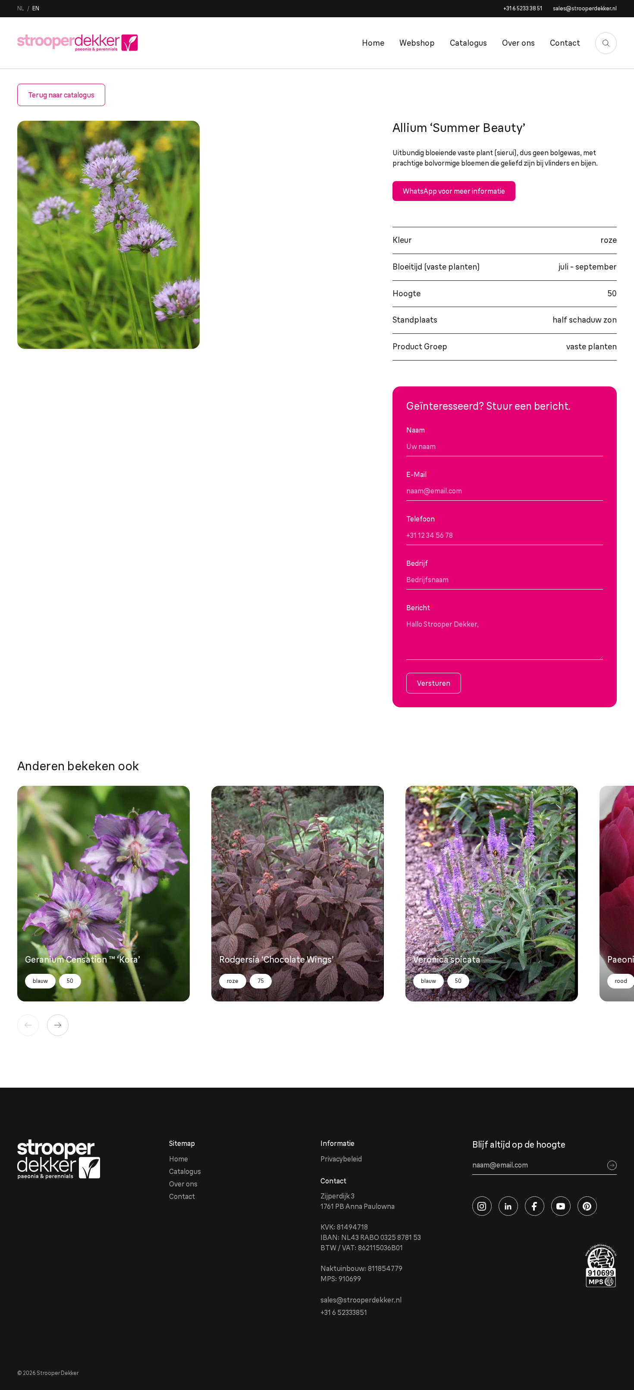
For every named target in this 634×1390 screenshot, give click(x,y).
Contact (565, 43)
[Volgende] (58, 1025)
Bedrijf (417, 563)
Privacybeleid (341, 1159)
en (35, 8)
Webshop (417, 43)
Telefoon (422, 519)
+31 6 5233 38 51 (522, 8)
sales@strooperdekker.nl (585, 8)
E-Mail (418, 474)
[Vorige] (28, 1025)
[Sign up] (612, 1165)
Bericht (419, 607)
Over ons (518, 43)
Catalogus (468, 43)
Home (373, 43)
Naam (417, 430)
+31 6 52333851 (343, 1312)
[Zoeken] (606, 43)
